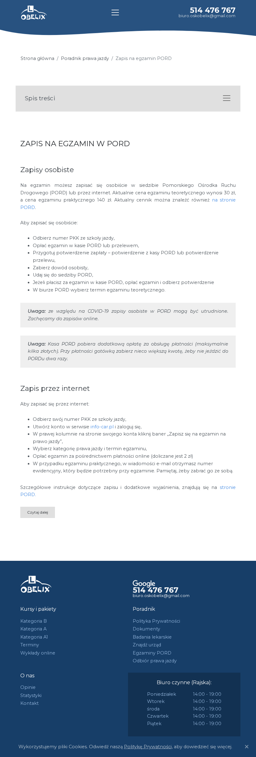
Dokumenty (146, 629)
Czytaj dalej (37, 512)
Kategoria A (33, 629)
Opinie (28, 687)
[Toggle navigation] (115, 12)
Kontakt (29, 703)
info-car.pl (102, 427)
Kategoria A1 (34, 637)
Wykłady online (37, 653)
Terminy (29, 645)
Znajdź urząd (147, 645)
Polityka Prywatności (156, 621)
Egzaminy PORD (152, 653)
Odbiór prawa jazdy (155, 661)
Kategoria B (33, 621)
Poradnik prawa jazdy (85, 58)
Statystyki (31, 695)
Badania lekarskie (152, 637)
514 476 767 (212, 10)
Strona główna (37, 58)
